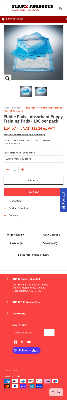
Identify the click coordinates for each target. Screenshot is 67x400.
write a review (41, 254)
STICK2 (7, 140)
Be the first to (33, 254)
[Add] (22, 169)
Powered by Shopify (12, 376)
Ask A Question (51, 234)
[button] (60, 8)
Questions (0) (50, 243)
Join (49, 332)
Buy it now (34, 192)
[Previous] (6, 53)
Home (6, 108)
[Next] (61, 53)
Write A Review (15, 234)
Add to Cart (33, 180)
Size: (19, 153)
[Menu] (5, 8)
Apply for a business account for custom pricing (24, 135)
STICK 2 (7, 370)
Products (16, 108)
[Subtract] (7, 169)
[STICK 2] (32, 8)
